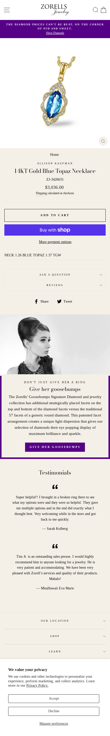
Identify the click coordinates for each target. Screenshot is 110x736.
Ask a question (55, 274)
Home (54, 155)
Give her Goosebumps (55, 446)
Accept (54, 698)
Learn (55, 651)
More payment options (55, 242)
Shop (55, 636)
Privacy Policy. (37, 685)
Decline (53, 711)
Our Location (55, 620)
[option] (55, 29)
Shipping (41, 193)
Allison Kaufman (55, 163)
